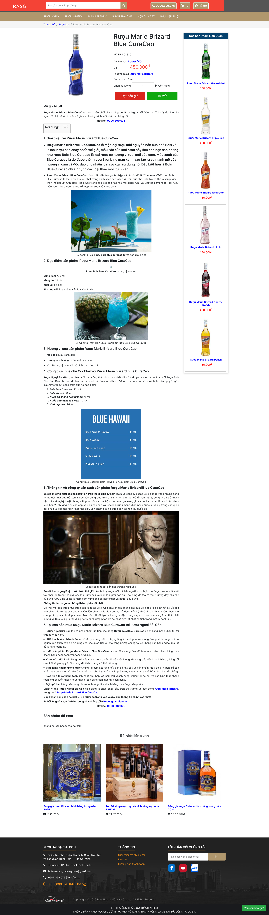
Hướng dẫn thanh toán (131, 863)
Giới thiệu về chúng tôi (131, 854)
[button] (63, 128)
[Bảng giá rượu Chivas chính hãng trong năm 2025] (72, 774)
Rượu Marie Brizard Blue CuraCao (78, 692)
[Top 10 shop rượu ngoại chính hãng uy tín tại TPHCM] (134, 774)
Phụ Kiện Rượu (170, 16)
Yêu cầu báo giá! (254, 908)
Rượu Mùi (64, 24)
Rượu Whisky (74, 16)
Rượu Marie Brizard (141, 73)
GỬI (217, 856)
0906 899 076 (116, 120)
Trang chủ (49, 24)
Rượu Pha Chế (122, 16)
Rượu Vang (51, 16)
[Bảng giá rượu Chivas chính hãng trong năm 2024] (197, 774)
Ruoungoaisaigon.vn (115, 701)
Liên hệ (122, 859)
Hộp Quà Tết (146, 16)
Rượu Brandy (97, 16)
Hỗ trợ (202, 5)
